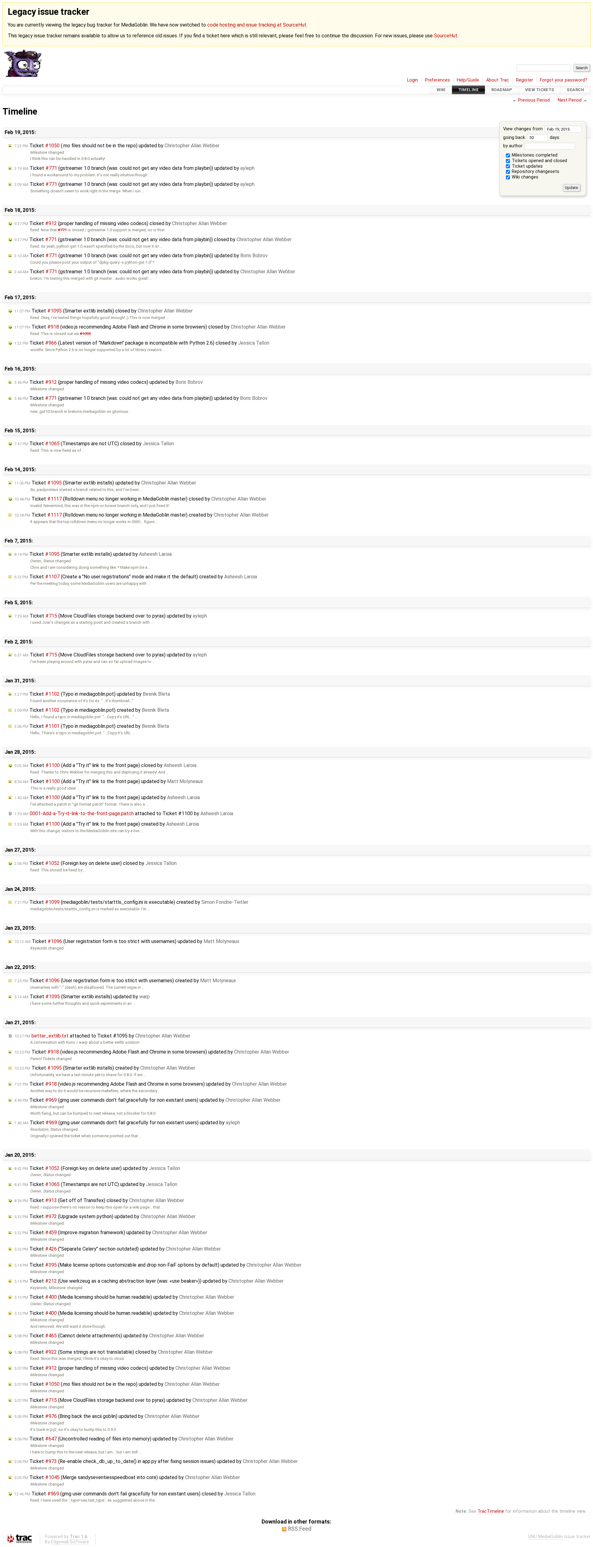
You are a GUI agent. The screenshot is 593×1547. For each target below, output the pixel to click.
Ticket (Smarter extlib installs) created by (104, 1068)
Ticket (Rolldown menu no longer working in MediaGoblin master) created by (141, 515)
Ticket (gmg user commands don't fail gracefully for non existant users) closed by (134, 1494)
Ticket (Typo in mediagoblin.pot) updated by (92, 694)
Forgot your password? (563, 80)
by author (513, 146)
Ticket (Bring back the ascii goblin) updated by (107, 1416)
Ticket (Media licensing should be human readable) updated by (124, 1297)
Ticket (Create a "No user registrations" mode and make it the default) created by (135, 577)
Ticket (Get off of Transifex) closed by (99, 1200)
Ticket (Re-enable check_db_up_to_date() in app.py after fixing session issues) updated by (156, 1461)
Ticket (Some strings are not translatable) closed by (113, 1352)
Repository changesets (535, 171)
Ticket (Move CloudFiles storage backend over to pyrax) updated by (110, 616)
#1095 (85, 333)
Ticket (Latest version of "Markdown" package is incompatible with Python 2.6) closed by (141, 343)
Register (524, 80)
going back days (531, 137)
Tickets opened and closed (539, 160)
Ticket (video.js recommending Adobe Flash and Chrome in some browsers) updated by (151, 1052)
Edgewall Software (70, 1542)
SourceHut (445, 36)
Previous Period (534, 100)
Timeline (468, 90)
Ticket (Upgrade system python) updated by (105, 1216)
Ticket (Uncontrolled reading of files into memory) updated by (123, 1439)
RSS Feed (299, 1529)
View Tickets (539, 90)
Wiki (441, 90)
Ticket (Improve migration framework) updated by (110, 1232)
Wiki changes (524, 177)
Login (412, 80)
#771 (62, 230)
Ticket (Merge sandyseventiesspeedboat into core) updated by (127, 1477)
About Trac (497, 80)
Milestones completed (534, 155)
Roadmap (501, 90)
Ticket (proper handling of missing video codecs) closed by (120, 223)
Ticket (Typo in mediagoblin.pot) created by (91, 710)
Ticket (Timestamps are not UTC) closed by (94, 443)
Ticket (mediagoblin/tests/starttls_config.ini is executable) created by (131, 902)
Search (575, 90)
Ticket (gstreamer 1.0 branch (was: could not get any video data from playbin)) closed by (153, 239)
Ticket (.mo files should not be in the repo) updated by (117, 146)
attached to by (123, 813)
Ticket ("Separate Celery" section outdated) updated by (117, 1249)
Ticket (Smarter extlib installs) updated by (105, 483)
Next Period (570, 100)
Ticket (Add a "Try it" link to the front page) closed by (105, 765)
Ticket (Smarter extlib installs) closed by (103, 311)
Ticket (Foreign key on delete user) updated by (97, 1168)
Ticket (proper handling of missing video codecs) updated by (108, 382)
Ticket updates (527, 166)
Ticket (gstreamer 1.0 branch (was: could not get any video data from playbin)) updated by (134, 168)
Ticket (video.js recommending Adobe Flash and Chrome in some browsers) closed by (150, 327)
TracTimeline (490, 1511)
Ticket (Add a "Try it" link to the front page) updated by (108, 781)
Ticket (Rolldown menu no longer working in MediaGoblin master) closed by (140, 499)
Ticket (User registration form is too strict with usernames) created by (125, 980)
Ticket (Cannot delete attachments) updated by (109, 1336)
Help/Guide (468, 80)
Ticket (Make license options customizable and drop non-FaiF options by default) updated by (157, 1265)
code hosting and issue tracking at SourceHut (256, 25)
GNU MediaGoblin (545, 1536)
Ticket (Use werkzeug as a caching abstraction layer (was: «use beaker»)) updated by (149, 1281)
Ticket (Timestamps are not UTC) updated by (95, 1184)
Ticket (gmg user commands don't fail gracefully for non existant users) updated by (147, 1100)
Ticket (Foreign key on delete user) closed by (95, 863)
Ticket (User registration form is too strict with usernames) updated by (126, 941)
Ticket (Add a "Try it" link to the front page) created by (106, 824)
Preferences (437, 80)
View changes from (523, 129)
